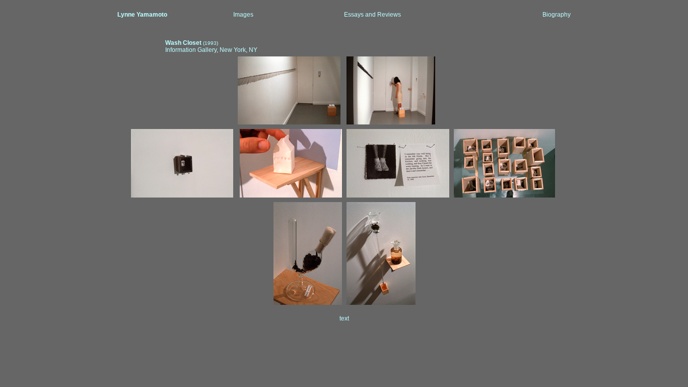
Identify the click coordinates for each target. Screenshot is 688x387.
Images (243, 14)
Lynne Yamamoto (142, 14)
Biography (556, 14)
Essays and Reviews (372, 14)
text (344, 318)
